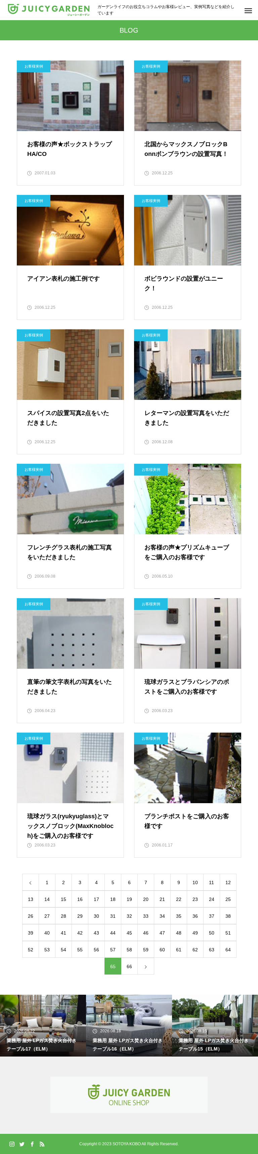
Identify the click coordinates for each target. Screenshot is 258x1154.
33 (145, 916)
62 (195, 949)
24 (211, 899)
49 (195, 933)
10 (195, 882)
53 (47, 949)
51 (228, 933)
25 (228, 899)
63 (211, 949)
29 (80, 916)
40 (47, 933)
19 (129, 899)
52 (30, 949)
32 (129, 916)
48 (178, 933)
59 (145, 949)
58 (129, 949)
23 (195, 899)
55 (80, 949)
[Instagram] (11, 1144)
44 (113, 933)
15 (63, 899)
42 (80, 933)
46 (145, 933)
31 (113, 916)
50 (211, 933)
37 (211, 916)
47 (162, 933)
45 (129, 933)
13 (30, 899)
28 (63, 916)
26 (30, 916)
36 (195, 916)
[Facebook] (32, 1144)
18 (113, 899)
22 (178, 899)
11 (211, 882)
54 (63, 949)
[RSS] (42, 1144)
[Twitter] (21, 1144)
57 (113, 949)
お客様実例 (34, 66)
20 (145, 899)
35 (178, 916)
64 (228, 949)
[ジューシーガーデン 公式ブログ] (49, 10)
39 (30, 933)
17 (96, 899)
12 (228, 882)
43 (96, 933)
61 (178, 949)
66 (129, 966)
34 (162, 916)
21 (162, 899)
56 (96, 949)
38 (228, 916)
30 (96, 916)
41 (63, 933)
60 (162, 949)
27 (47, 916)
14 (47, 899)
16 (80, 899)
